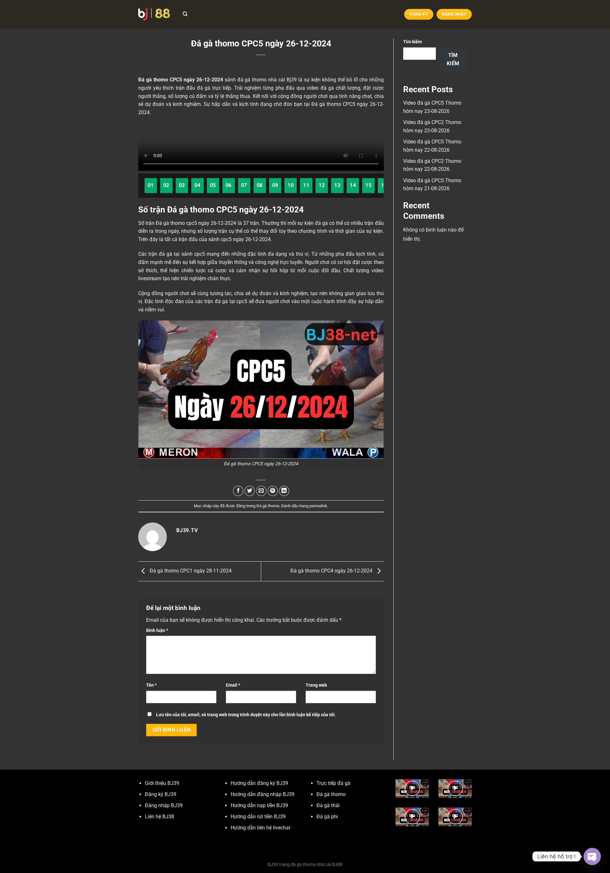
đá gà (327, 88)
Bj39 (292, 80)
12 (322, 185)
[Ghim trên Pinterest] (273, 491)
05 (213, 185)
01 (151, 185)
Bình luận (157, 630)
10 (291, 185)
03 (182, 185)
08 (260, 185)
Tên (151, 685)
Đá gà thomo (267, 505)
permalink (318, 505)
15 (368, 185)
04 (197, 185)
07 (244, 185)
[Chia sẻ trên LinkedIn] (284, 491)
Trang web (316, 685)
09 (275, 185)
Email (233, 685)
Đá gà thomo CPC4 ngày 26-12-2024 (332, 571)
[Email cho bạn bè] (261, 491)
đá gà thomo (252, 80)
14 (353, 185)
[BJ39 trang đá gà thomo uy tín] (154, 14)
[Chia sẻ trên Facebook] (238, 491)
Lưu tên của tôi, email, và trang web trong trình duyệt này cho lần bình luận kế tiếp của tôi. (246, 714)
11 (306, 185)
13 (337, 185)
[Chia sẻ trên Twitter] (249, 491)
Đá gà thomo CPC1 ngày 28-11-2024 (190, 571)
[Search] (185, 14)
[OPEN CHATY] (592, 856)
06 (229, 185)
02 (166, 185)
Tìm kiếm (412, 42)
